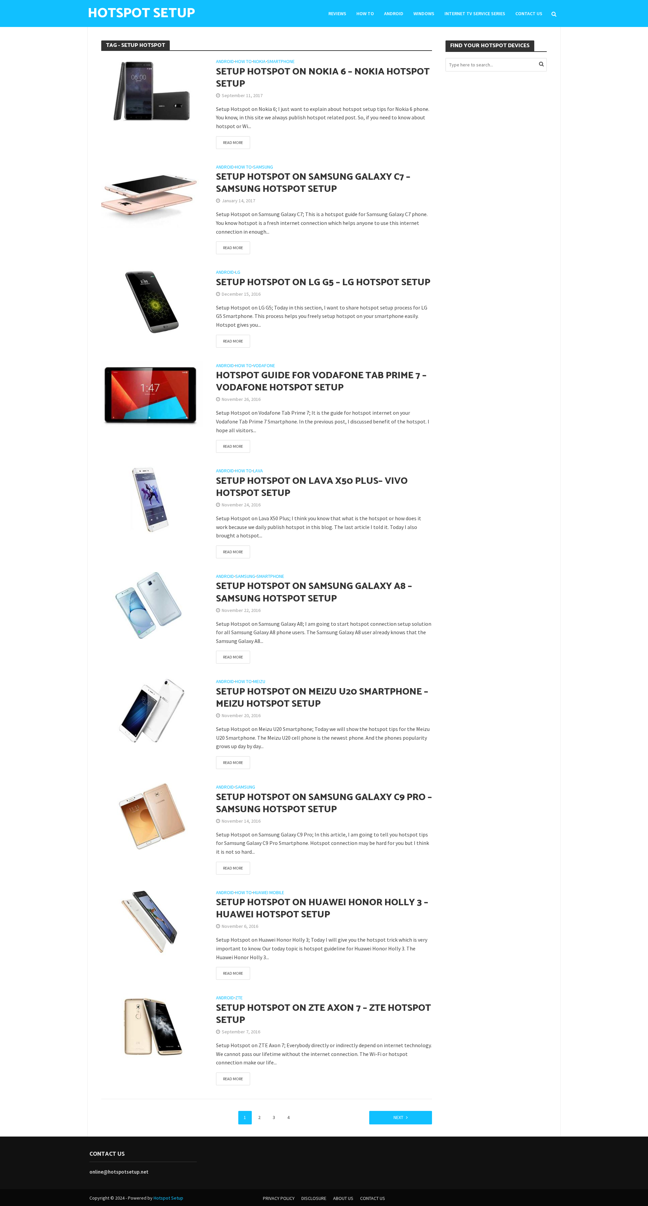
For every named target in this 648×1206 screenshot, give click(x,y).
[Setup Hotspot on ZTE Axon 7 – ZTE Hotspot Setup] (151, 1026)
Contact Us (528, 13)
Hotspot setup (141, 13)
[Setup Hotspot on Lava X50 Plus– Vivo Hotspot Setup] (151, 499)
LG (237, 272)
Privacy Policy (279, 1198)
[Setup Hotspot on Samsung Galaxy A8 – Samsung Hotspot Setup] (151, 604)
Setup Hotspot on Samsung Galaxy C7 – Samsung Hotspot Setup (313, 183)
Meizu (259, 681)
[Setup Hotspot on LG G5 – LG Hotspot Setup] (151, 300)
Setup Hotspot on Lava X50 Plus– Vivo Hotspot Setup (312, 487)
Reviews (337, 13)
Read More (233, 142)
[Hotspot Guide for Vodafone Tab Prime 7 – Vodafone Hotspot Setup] (151, 394)
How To (365, 13)
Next (398, 1117)
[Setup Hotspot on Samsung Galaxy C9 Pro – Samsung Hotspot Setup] (151, 815)
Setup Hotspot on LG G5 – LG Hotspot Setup (323, 282)
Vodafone (264, 366)
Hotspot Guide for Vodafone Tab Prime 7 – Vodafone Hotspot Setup (321, 382)
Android (393, 13)
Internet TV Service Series (474, 13)
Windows (423, 13)
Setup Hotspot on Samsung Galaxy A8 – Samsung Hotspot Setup (314, 592)
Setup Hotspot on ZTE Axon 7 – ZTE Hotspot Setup (323, 1014)
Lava (258, 471)
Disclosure (313, 1198)
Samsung (263, 167)
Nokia (259, 61)
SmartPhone (281, 61)
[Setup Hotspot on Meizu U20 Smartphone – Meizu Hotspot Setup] (151, 710)
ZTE (239, 998)
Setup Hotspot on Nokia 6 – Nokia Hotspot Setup (323, 78)
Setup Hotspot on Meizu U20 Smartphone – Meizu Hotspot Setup (322, 698)
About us (343, 1198)
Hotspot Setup (168, 1198)
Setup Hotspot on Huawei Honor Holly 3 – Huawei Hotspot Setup (322, 908)
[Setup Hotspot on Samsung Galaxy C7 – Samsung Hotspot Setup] (151, 195)
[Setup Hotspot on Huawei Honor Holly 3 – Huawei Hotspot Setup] (151, 921)
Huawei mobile (268, 892)
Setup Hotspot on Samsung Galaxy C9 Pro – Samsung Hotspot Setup (324, 803)
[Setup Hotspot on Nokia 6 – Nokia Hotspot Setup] (151, 90)
